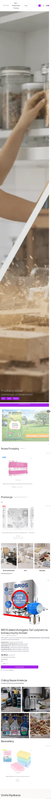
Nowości (22, 448)
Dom (3, 398)
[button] (39, 6)
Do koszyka (18, 479)
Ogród (9, 398)
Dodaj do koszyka (19, 667)
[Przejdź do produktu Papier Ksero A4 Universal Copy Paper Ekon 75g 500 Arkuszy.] (17, 469)
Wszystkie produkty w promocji (20, 497)
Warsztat (16, 398)
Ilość (2, 661)
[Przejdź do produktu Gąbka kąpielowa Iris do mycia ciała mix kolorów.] (17, 762)
